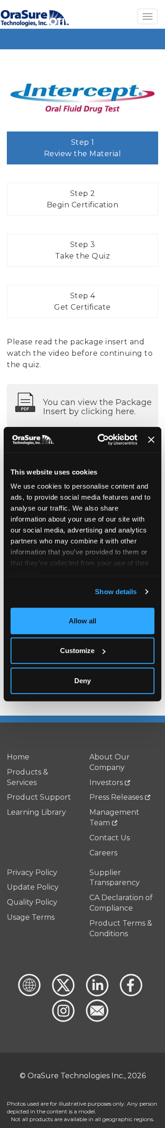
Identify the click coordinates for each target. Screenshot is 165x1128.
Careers (103, 853)
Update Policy (33, 887)
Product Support (39, 797)
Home (18, 757)
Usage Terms (31, 917)
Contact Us (109, 837)
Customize (77, 650)
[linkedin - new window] (96, 994)
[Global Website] (29, 994)
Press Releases (116, 797)
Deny (82, 680)
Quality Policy (32, 902)
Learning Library (36, 812)
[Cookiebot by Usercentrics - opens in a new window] (102, 440)
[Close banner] (151, 440)
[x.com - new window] (62, 994)
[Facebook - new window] (130, 994)
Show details (116, 592)
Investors (106, 782)
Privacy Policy (32, 872)
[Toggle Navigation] (148, 16)
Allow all (82, 620)
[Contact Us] (96, 1019)
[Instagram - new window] (63, 1019)
